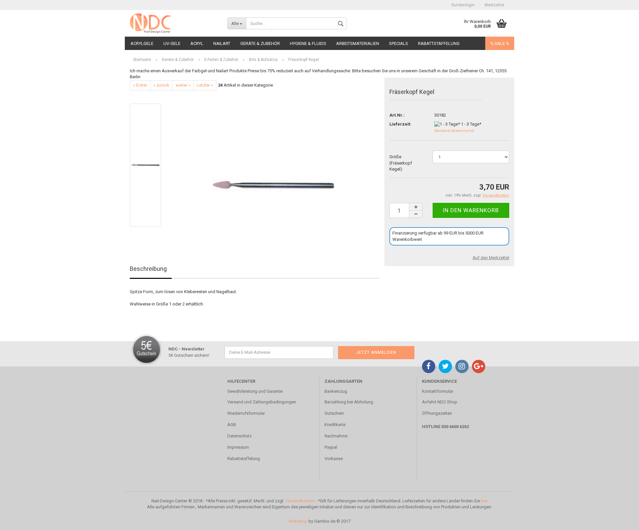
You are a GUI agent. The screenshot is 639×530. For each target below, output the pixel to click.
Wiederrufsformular (246, 413)
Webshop (298, 521)
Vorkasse (333, 458)
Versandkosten (300, 500)
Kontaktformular (437, 391)
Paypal (330, 447)
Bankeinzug (335, 391)
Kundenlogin (463, 5)
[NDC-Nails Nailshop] (173, 23)
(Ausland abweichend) (454, 131)
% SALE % (499, 43)
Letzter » (205, 85)
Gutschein (334, 413)
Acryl (196, 43)
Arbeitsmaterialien (357, 43)
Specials (398, 43)
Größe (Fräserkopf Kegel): (400, 163)
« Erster (140, 85)
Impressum (238, 447)
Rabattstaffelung (439, 43)
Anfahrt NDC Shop (439, 401)
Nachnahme (335, 435)
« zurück (161, 85)
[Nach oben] (621, 520)
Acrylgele (141, 43)
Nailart (221, 43)
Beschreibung (148, 268)
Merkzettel (494, 5)
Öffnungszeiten (437, 413)
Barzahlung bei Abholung (348, 401)
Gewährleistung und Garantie (255, 391)
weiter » (183, 85)
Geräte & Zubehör (260, 43)
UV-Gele (171, 43)
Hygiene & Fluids (308, 43)
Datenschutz (239, 435)
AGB (231, 424)
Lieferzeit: (400, 124)
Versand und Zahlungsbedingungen (261, 401)
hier (484, 500)
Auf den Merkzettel (491, 257)
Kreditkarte (334, 424)
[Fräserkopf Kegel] (273, 165)
